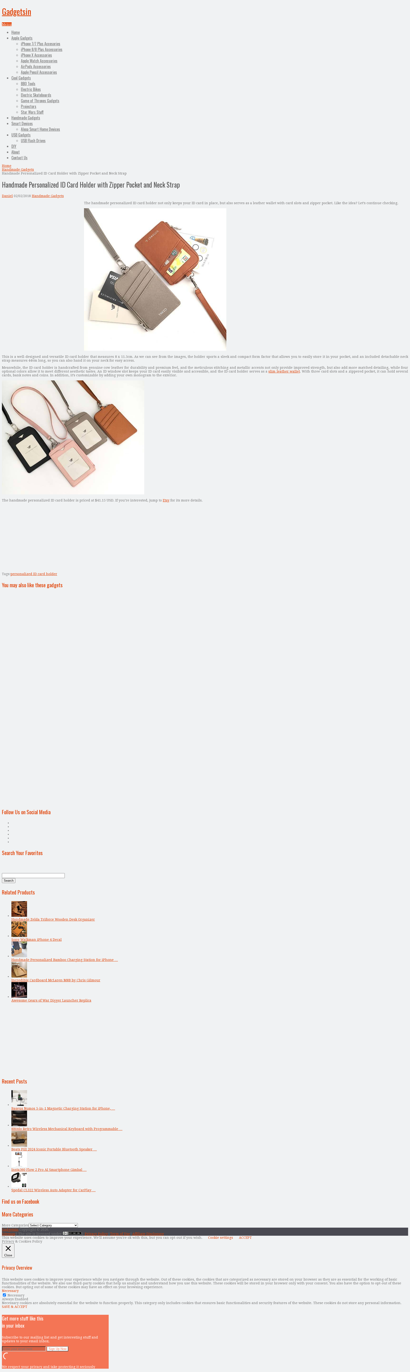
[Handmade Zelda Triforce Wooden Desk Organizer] (19, 916)
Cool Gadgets (21, 78)
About (15, 152)
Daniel (7, 196)
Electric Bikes (31, 89)
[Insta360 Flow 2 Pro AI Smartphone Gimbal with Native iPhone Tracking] (19, 1166)
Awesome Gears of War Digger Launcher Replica (51, 1000)
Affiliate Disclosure (148, 1234)
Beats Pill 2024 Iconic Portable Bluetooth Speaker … (54, 1149)
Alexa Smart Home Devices (40, 129)
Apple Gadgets (22, 38)
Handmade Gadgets (25, 118)
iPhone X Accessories (36, 55)
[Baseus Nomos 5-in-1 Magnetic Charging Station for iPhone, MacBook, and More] (19, 1105)
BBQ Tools (28, 83)
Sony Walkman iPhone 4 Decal (36, 939)
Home (15, 32)
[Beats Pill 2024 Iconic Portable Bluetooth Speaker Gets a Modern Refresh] (19, 1145)
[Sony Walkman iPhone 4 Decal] (19, 936)
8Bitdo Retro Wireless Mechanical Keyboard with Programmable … (66, 1129)
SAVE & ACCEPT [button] (14, 1307)
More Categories (15, 1225)
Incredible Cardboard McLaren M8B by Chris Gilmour (55, 980)
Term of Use (120, 1234)
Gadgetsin (16, 11)
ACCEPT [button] (245, 1238)
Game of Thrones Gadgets (40, 101)
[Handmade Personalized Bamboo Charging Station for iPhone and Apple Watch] (19, 956)
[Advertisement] (42, 234)
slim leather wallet (284, 371)
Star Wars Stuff (32, 112)
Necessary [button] (10, 1291)
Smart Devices (22, 123)
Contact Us (19, 158)
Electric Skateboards (36, 95)
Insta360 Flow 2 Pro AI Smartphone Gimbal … (49, 1170)
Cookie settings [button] (220, 1238)
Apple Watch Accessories (39, 61)
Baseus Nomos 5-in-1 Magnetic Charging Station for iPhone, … (63, 1108)
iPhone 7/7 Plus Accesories (40, 44)
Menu (7, 24)
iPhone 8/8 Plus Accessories (41, 49)
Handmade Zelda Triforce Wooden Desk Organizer (53, 919)
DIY (13, 146)
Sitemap (8, 1234)
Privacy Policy (96, 1234)
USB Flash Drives (33, 140)
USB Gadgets (21, 135)
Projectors (28, 106)
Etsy (166, 500)
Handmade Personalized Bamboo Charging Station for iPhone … (64, 960)
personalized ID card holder (33, 574)
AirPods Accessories (36, 66)
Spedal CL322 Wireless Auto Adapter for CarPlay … (53, 1190)
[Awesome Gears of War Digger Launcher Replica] (19, 996)
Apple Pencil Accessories (39, 72)
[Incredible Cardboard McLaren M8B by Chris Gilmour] (19, 976)
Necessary (16, 1295)
